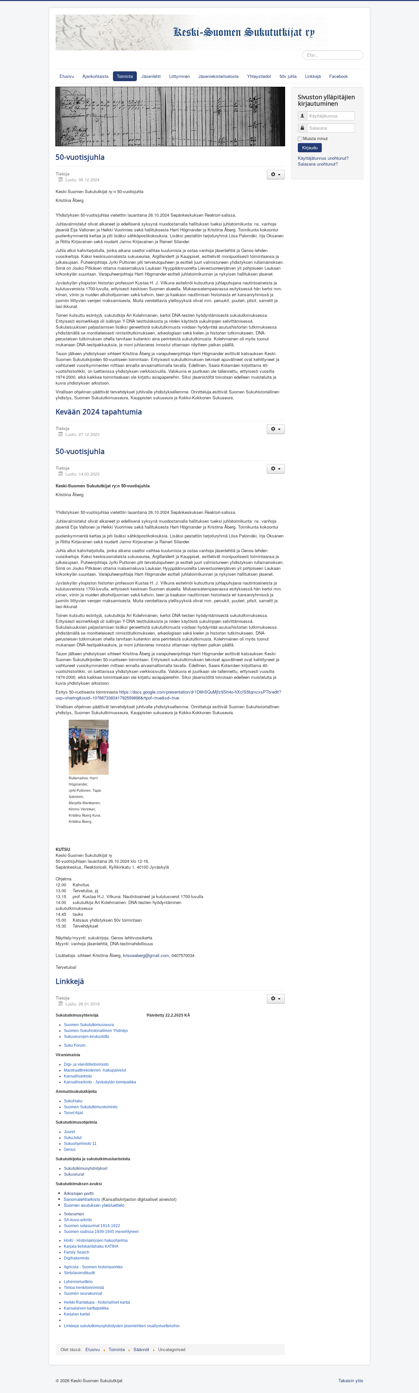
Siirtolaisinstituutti (79, 1273)
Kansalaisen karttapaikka (86, 1308)
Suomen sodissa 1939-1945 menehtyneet (101, 1231)
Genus (70, 1149)
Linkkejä (313, 76)
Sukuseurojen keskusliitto (86, 1036)
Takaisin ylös (350, 1380)
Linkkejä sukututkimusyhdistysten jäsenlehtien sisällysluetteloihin (122, 1326)
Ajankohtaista (95, 76)
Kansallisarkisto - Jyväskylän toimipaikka (100, 1082)
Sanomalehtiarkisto (82, 1199)
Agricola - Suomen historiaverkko (93, 1267)
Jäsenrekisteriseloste (218, 76)
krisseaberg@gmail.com (146, 955)
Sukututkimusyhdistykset (85, 1168)
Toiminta (125, 76)
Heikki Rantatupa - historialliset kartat (97, 1302)
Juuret (69, 1132)
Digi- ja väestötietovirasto (86, 1064)
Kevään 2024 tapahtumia (99, 411)
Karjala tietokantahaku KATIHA (91, 1246)
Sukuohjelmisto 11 (80, 1143)
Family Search (76, 1252)
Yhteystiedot (259, 76)
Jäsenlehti (151, 76)
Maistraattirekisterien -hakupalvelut (95, 1070)
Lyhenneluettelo (78, 1281)
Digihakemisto (76, 1258)
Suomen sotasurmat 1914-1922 (92, 1225)
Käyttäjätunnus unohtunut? (323, 158)
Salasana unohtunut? (318, 164)
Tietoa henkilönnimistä (84, 1287)
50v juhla (288, 76)
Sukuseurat (74, 1174)
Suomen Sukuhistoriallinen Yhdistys (96, 1030)
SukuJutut (73, 1137)
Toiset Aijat (73, 1113)
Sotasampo (74, 1214)
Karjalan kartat (77, 1314)
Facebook (338, 76)
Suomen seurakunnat (83, 1293)
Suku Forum (74, 1045)
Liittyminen (179, 76)
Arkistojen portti (79, 1193)
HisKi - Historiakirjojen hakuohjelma (96, 1240)
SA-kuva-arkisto (78, 1220)
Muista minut (315, 138)
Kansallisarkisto (78, 1076)
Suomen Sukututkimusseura (89, 1024)
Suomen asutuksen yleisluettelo (94, 1205)
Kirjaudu (310, 147)
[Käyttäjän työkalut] (276, 174)
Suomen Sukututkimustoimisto (91, 1107)
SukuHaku (73, 1101)
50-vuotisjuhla (80, 157)
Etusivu (67, 76)
